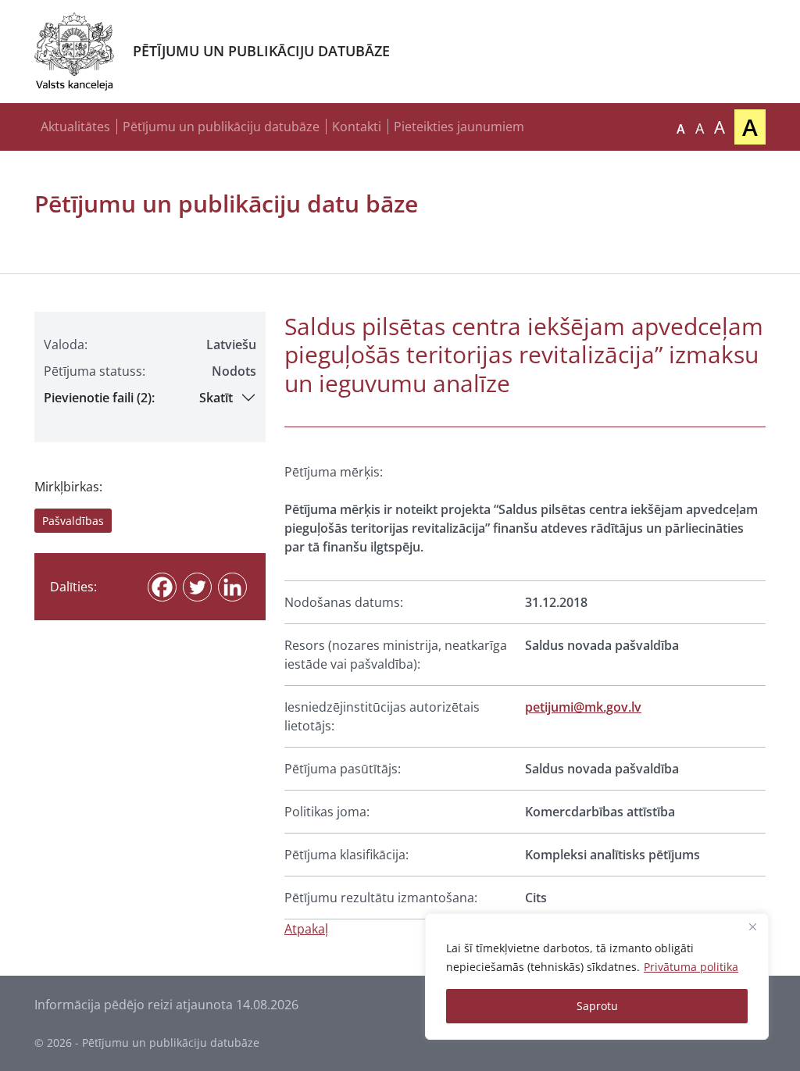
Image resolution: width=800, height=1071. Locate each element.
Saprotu (597, 1005)
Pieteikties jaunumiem (459, 126)
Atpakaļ (306, 928)
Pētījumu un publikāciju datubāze (221, 126)
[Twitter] (197, 587)
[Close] (752, 926)
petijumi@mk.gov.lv (583, 707)
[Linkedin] (232, 587)
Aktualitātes (75, 126)
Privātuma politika (691, 966)
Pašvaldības (73, 520)
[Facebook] (162, 587)
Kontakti (356, 126)
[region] (597, 976)
